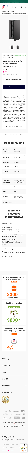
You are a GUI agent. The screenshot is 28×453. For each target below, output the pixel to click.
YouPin (11, 57)
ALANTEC (12, 447)
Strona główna (5, 11)
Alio (16, 447)
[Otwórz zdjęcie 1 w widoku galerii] (12, 47)
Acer (17, 444)
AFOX (10, 446)
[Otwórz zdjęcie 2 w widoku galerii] (17, 47)
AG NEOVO (15, 446)
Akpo (7, 447)
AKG (4, 447)
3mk (4, 444)
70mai (7, 444)
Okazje (12, 11)
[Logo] (3, 7)
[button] (22, 7)
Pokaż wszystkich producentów (8, 450)
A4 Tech (12, 444)
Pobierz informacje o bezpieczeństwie (14, 252)
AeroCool (5, 446)
